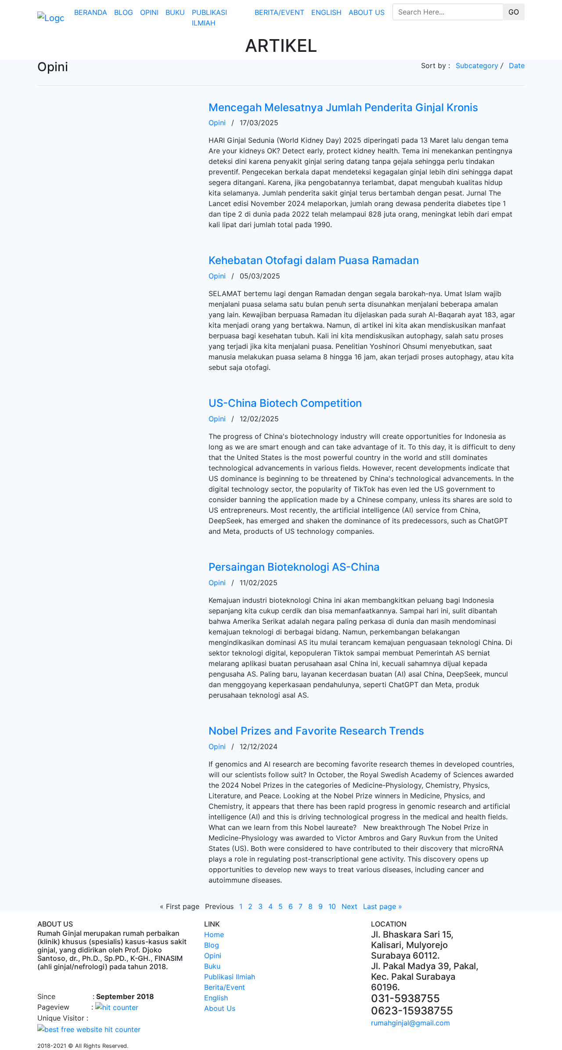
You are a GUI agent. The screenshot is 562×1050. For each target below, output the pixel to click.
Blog (123, 12)
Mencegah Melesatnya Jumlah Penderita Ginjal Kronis (343, 107)
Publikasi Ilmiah (209, 17)
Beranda (90, 12)
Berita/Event (279, 12)
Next (349, 906)
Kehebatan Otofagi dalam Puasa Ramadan (314, 260)
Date (517, 65)
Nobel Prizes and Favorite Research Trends (316, 730)
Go (513, 11)
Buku (175, 12)
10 (332, 906)
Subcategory (477, 65)
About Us (367, 12)
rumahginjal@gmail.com (410, 1022)
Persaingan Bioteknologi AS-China (294, 567)
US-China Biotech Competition (285, 403)
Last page (382, 906)
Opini (149, 12)
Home (214, 934)
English (326, 12)
